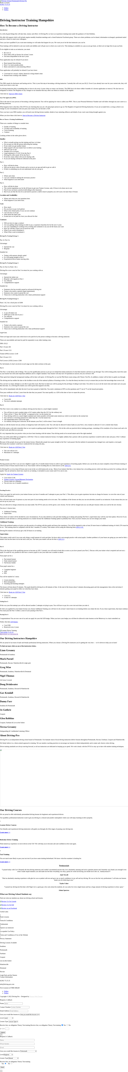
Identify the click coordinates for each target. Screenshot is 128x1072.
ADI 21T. (68, 465)
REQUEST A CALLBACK (9, 634)
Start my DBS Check (15, 94)
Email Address (4, 1011)
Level (2, 1018)
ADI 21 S (61, 539)
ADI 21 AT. (80, 527)
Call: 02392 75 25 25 (6, 632)
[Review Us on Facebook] (8, 908)
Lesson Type (4, 1021)
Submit (3, 1032)
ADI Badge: (14, 622)
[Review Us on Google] (8, 901)
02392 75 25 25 (5, 4)
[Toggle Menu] (64, 14)
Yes (65, 1025)
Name (2, 1003)
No (70, 1025)
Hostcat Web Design (36, 996)
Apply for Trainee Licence (15, 474)
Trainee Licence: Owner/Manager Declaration (18, 479)
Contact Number (5, 1007)
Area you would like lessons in (10, 1014)
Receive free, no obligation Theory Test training (15, 1025)
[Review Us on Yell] (7, 905)
